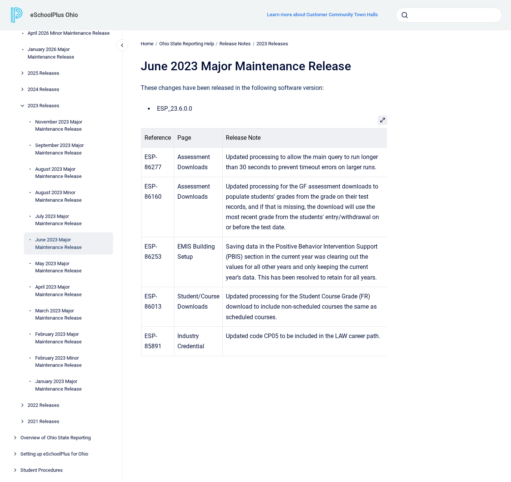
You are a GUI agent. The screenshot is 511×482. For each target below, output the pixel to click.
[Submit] (405, 15)
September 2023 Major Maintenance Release (59, 149)
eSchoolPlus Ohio (54, 15)
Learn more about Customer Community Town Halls (322, 14)
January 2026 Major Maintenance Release (51, 53)
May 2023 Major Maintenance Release (58, 267)
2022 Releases (43, 405)
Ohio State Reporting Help (186, 43)
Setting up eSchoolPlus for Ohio (54, 454)
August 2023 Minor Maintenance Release (58, 196)
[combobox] (449, 15)
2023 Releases (43, 105)
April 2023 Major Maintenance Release (58, 290)
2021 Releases (43, 421)
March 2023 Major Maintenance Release (58, 314)
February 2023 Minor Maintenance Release (58, 361)
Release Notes (235, 43)
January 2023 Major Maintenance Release (58, 385)
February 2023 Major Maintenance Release (58, 338)
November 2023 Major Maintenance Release (58, 125)
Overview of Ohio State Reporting (55, 437)
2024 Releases (43, 89)
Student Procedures (41, 470)
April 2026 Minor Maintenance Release (69, 33)
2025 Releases (43, 73)
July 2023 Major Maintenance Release (58, 220)
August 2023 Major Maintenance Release (58, 172)
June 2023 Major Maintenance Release (58, 243)
